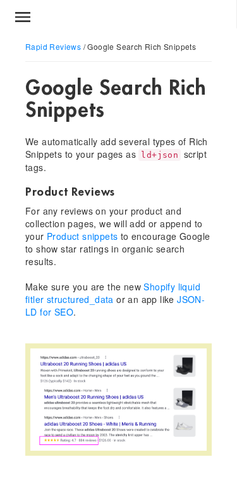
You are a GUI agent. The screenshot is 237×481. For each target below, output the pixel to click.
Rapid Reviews (53, 46)
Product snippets (82, 236)
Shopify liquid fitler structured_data (112, 293)
